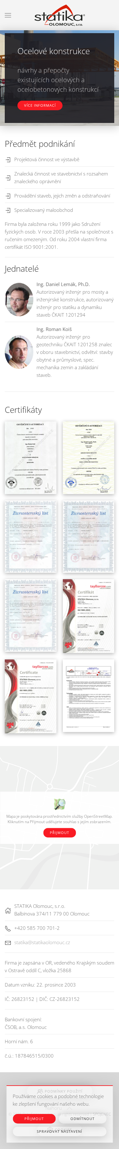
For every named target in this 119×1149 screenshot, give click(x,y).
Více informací (40, 105)
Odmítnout (82, 1118)
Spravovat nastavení (59, 1131)
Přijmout (59, 832)
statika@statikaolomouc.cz (42, 942)
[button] (8, 15)
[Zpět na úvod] (60, 15)
